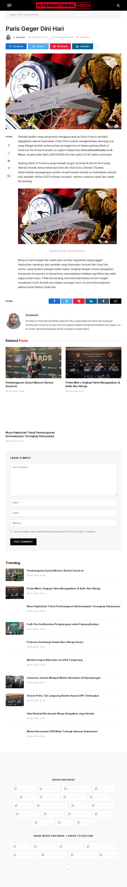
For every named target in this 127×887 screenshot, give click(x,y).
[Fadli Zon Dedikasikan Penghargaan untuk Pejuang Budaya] (15, 628)
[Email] (9, 176)
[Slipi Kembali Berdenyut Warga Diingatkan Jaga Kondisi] (15, 717)
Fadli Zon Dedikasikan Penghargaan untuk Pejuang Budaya (63, 624)
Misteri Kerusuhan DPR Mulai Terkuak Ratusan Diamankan (62, 731)
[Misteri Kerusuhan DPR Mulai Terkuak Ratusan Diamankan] (15, 735)
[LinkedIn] (9, 160)
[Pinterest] (9, 168)
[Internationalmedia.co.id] (63, 5)
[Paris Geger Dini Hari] (63, 91)
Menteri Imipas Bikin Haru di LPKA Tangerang (55, 659)
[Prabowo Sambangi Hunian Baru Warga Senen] (15, 646)
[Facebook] (9, 145)
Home (13, 14)
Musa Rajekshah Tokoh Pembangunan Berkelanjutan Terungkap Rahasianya (30, 434)
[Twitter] (9, 153)
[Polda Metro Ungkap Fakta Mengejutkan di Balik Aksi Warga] (93, 362)
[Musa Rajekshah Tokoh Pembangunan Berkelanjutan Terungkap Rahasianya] (33, 412)
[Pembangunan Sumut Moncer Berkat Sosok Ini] (33, 362)
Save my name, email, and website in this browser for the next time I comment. (55, 531)
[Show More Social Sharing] (97, 46)
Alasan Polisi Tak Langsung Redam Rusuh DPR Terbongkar (63, 695)
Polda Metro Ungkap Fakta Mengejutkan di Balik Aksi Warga (93, 384)
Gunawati (20, 37)
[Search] (118, 5)
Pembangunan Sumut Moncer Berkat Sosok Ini (29, 384)
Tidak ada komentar (64, 37)
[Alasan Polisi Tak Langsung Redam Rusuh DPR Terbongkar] (15, 700)
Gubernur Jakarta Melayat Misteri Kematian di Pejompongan (64, 677)
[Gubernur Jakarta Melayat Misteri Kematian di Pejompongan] (15, 682)
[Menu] (9, 5)
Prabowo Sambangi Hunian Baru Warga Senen (55, 642)
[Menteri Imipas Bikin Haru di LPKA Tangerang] (15, 664)
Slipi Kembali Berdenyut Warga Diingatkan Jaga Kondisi (60, 713)
